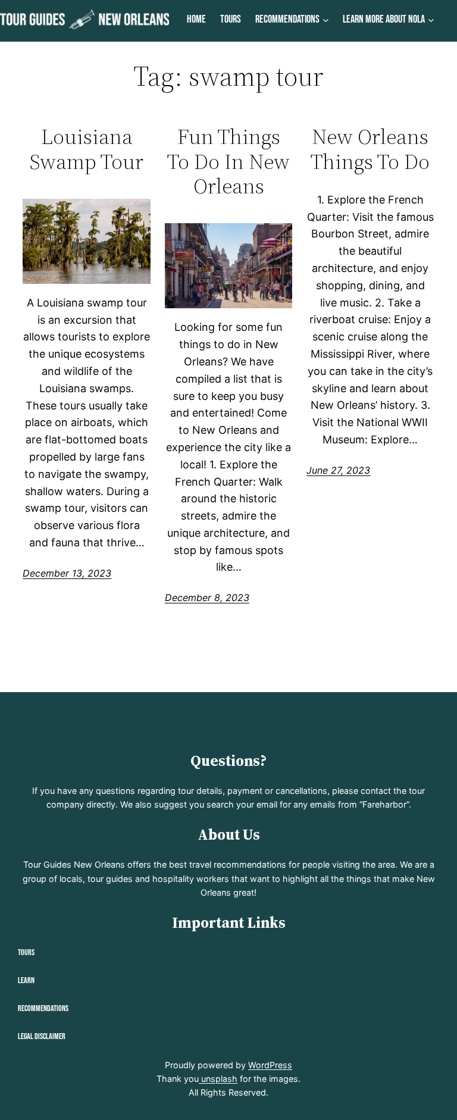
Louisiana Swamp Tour (86, 149)
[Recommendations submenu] (326, 20)
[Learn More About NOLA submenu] (431, 20)
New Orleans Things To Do (370, 149)
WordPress (270, 1065)
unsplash (218, 1079)
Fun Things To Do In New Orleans (228, 161)
